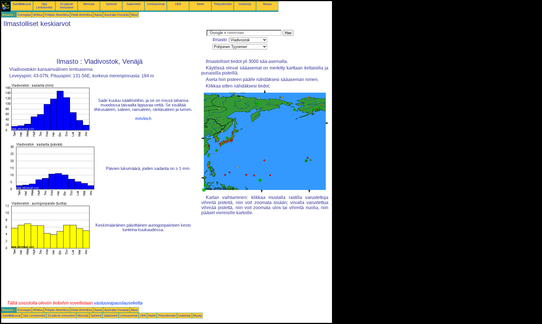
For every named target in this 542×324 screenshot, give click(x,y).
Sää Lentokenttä (44, 5)
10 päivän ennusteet (66, 5)
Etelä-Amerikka (81, 14)
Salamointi (133, 4)
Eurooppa (24, 14)
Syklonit (111, 4)
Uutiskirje (245, 4)
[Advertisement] (104, 42)
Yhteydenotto (223, 4)
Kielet (200, 4)
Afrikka (38, 14)
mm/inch (143, 118)
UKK (178, 4)
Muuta (267, 4)
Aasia (98, 14)
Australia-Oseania (116, 14)
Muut (134, 14)
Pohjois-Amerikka (57, 14)
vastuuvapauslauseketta (118, 303)
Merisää (88, 4)
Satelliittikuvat (22, 4)
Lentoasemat (156, 4)
